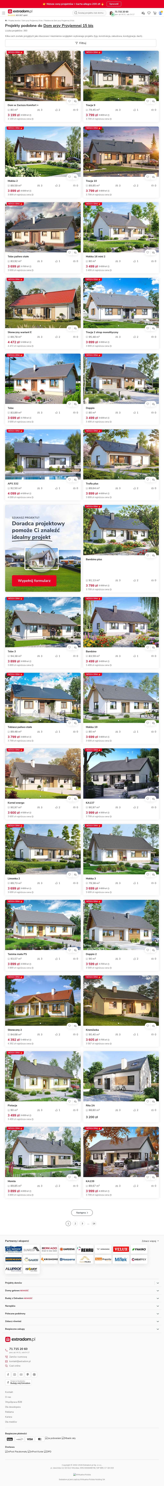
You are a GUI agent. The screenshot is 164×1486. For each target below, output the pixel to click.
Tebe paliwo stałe (18, 256)
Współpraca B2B (13, 1402)
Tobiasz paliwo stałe (20, 727)
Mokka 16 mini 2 (95, 256)
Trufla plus (92, 483)
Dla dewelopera (12, 1406)
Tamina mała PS (17, 954)
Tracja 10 (91, 181)
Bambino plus (94, 559)
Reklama (9, 1411)
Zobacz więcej (149, 1241)
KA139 (90, 1181)
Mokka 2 (13, 181)
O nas (8, 1397)
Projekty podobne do (49, 25)
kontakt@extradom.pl (20, 1361)
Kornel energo (16, 803)
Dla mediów (11, 1421)
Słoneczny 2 (15, 1030)
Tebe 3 (12, 651)
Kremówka (92, 1030)
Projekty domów (14, 21)
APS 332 (13, 483)
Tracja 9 (90, 105)
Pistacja (12, 1105)
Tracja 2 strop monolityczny (102, 332)
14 (94, 1223)
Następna (81, 1212)
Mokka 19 (92, 727)
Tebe (11, 408)
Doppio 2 (91, 954)
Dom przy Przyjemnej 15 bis (32, 21)
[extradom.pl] (20, 11)
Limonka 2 (14, 878)
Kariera (8, 1416)
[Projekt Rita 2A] (121, 1076)
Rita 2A (90, 1105)
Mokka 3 (91, 878)
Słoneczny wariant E (20, 332)
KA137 (90, 803)
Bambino (91, 651)
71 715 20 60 (121, 11)
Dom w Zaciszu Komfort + (23, 105)
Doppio (90, 408)
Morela (12, 1181)
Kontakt (9, 1392)
